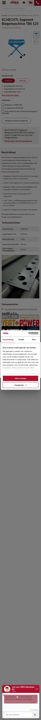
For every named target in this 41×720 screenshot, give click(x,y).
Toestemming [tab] (8, 340)
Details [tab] (21, 340)
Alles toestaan (20, 378)
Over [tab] (34, 340)
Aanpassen (19, 385)
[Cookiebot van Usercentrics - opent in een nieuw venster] (28, 333)
